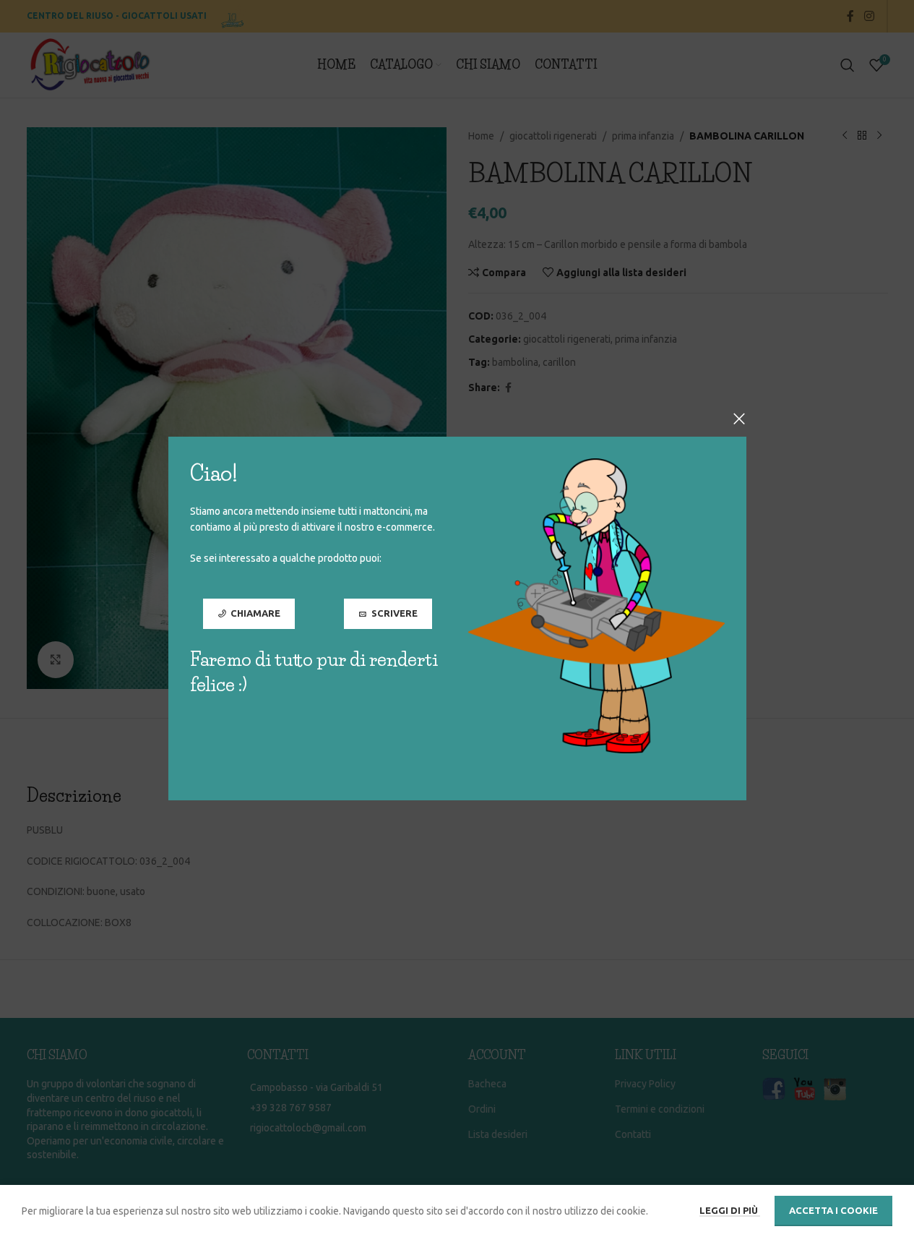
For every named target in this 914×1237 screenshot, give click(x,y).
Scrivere (394, 613)
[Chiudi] (739, 419)
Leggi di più (729, 1210)
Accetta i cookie (833, 1210)
